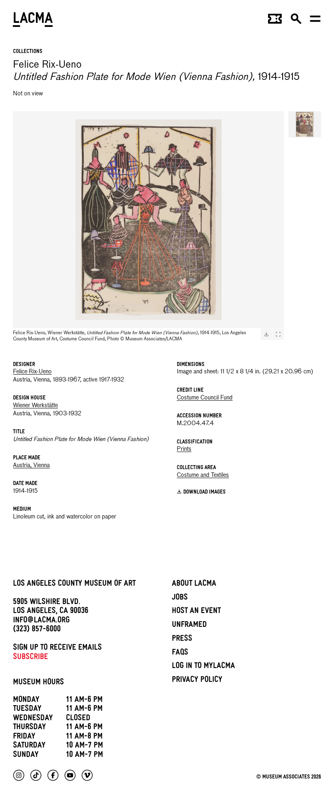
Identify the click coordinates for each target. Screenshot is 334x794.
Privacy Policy (197, 680)
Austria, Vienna (31, 465)
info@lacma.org (41, 621)
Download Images (204, 493)
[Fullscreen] (278, 334)
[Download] (266, 334)
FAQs (180, 653)
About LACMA (194, 584)
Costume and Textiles (203, 475)
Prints (184, 449)
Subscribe (30, 657)
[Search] (296, 21)
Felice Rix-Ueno (32, 372)
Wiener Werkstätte (35, 405)
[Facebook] (53, 775)
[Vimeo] (87, 775)
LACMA (33, 21)
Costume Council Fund (205, 398)
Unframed (189, 625)
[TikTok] (36, 775)
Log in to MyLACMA (203, 666)
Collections (27, 52)
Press (182, 639)
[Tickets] (275, 21)
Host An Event (196, 611)
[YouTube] (70, 775)
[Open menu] (315, 21)
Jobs (180, 598)
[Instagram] (18, 775)
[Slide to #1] (304, 124)
